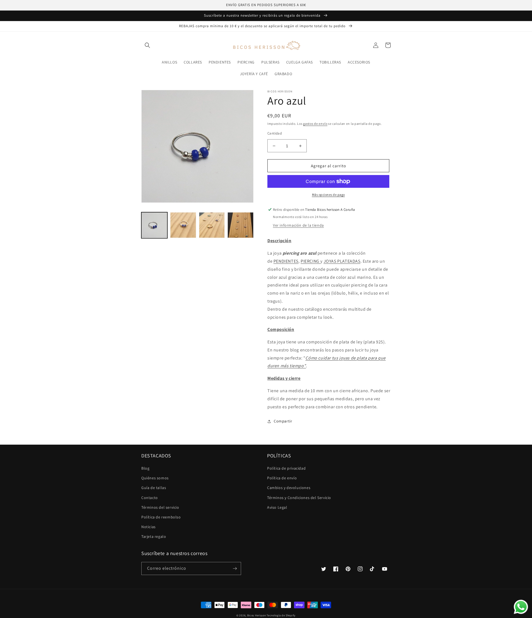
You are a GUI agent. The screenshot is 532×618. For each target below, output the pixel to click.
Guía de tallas (153, 487)
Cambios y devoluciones (288, 487)
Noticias (148, 526)
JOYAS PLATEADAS (342, 261)
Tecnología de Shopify (281, 615)
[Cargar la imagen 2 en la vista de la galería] (183, 225)
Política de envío (282, 477)
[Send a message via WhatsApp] (521, 607)
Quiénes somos (155, 477)
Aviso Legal (277, 507)
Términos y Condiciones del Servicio (299, 497)
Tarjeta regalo (153, 536)
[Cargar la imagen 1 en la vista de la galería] (154, 225)
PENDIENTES (285, 261)
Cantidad (274, 133)
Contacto (149, 497)
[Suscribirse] (235, 568)
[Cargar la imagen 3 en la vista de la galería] (212, 225)
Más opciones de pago (328, 195)
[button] (147, 45)
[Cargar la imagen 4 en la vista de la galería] (240, 225)
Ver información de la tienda (298, 225)
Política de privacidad (286, 468)
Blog (145, 468)
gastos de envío (315, 123)
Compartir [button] (283, 421)
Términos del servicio (160, 507)
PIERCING (310, 261)
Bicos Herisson (256, 615)
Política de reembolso (161, 517)
